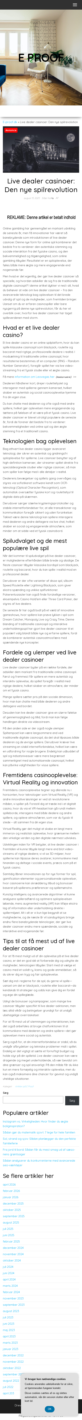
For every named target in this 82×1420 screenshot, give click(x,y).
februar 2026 (11, 1191)
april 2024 (9, 1279)
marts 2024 (10, 1286)
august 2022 (11, 1380)
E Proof (41, 57)
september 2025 (14, 1216)
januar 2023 (10, 1349)
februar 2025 (11, 1241)
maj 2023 (9, 1330)
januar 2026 (10, 1197)
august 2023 (11, 1311)
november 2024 (13, 1254)
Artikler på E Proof (24, 1086)
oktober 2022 (12, 1368)
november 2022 (13, 1361)
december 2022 (13, 1355)
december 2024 (13, 1248)
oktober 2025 (12, 1210)
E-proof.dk (10, 122)
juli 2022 (8, 1387)
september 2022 (14, 1374)
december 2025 (13, 1203)
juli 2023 (8, 1317)
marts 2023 (10, 1342)
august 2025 (11, 1222)
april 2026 (9, 1184)
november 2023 (13, 1298)
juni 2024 (8, 1273)
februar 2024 (11, 1292)
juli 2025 (8, 1229)
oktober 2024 (12, 1260)
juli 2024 (8, 1267)
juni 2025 (8, 1235)
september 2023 (14, 1305)
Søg (5, 1093)
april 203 (8, 1393)
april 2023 (9, 1336)
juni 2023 (8, 1323)
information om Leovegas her (35, 377)
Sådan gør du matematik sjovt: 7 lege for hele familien (39, 1132)
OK (49, 1409)
